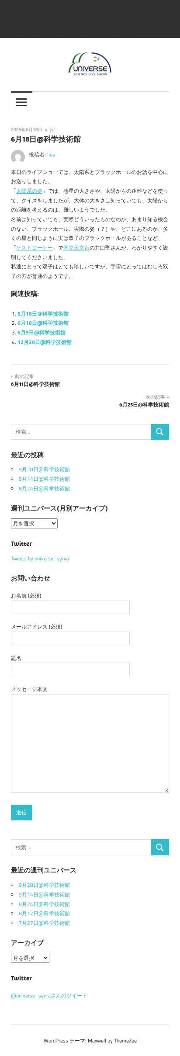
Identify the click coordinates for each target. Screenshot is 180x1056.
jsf (52, 129)
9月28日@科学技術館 (44, 469)
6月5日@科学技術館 (41, 332)
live (51, 154)
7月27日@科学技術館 (44, 923)
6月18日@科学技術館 (43, 323)
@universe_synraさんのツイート (49, 995)
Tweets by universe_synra (40, 558)
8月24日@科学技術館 (44, 488)
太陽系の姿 (29, 191)
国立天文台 (76, 247)
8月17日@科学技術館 (44, 913)
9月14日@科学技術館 (44, 479)
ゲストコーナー (34, 247)
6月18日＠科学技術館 (43, 313)
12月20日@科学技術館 (44, 342)
